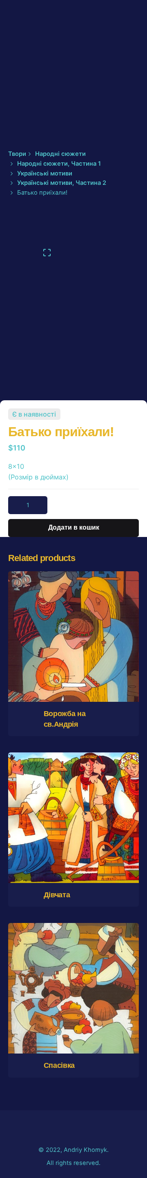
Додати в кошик (73, 663)
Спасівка (59, 1065)
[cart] (127, 70)
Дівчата (57, 895)
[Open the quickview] (55, 616)
